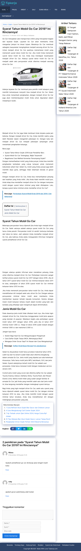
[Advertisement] (27, 117)
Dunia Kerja (43, 9)
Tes (56, 9)
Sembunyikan (20, 206)
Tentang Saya (19, 545)
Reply (7, 470)
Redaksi (40, 545)
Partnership (6, 16)
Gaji (33, 9)
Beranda (10, 545)
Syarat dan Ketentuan (52, 545)
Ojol (4, 9)
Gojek (10, 24)
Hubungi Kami (31, 545)
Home (5, 24)
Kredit (23, 9)
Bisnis (63, 9)
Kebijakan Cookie (68, 545)
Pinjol (14, 9)
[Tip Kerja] (9, 3)
